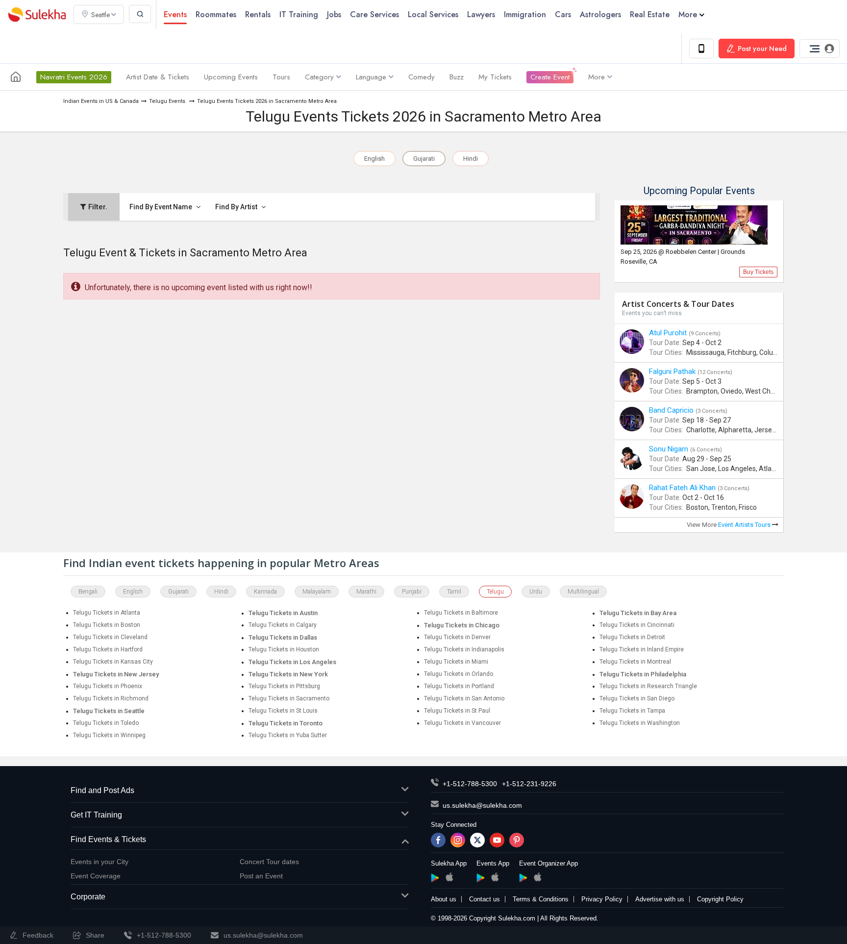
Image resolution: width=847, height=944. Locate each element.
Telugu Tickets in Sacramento (289, 698)
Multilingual (583, 591)
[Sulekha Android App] (435, 877)
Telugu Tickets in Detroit (632, 637)
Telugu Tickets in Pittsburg (284, 686)
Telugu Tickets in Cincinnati (636, 624)
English (374, 158)
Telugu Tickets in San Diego (636, 698)
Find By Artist (237, 207)
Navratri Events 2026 (73, 77)
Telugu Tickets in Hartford (108, 649)
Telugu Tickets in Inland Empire (641, 649)
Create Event (550, 77)
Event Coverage (96, 876)
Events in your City (99, 862)
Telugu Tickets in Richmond (111, 698)
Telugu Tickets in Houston (284, 649)
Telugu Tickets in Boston (106, 624)
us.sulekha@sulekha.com (482, 805)
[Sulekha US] (16, 77)
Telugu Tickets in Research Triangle (648, 686)
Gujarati (424, 158)
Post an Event (261, 876)
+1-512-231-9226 (529, 784)
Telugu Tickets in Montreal (635, 661)
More (687, 14)
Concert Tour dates (269, 862)
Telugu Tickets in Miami (456, 661)
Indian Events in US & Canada (101, 101)
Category (319, 77)
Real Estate (650, 14)
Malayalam (316, 591)
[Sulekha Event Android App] (480, 877)
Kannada (265, 591)
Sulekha (36, 14)
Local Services (433, 14)
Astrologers (600, 14)
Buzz (456, 77)
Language (371, 77)
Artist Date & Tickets (157, 77)
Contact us (484, 899)
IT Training (298, 14)
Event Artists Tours (745, 524)
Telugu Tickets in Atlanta (106, 612)
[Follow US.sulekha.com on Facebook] (438, 840)
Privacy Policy (602, 899)
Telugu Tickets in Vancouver (462, 723)
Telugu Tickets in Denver (457, 637)
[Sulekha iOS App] (449, 876)
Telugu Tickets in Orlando (458, 674)
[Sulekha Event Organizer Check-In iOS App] (537, 876)
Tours (281, 77)
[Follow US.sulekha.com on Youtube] (497, 840)
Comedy (421, 77)
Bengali (88, 591)
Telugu (495, 591)
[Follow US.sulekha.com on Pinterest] (517, 840)
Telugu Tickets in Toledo (106, 723)
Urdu (535, 591)
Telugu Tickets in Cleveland (110, 637)
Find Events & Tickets (108, 839)
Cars (563, 14)
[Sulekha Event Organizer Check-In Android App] (523, 877)
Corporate (88, 897)
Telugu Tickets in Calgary (283, 624)
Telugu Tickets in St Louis (283, 710)
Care (374, 14)
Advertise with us (659, 899)
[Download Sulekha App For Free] (701, 48)
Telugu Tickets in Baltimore (461, 612)
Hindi (470, 158)
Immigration (525, 14)
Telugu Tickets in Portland (459, 686)
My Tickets (495, 77)
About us (443, 899)
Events (175, 14)
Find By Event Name (161, 207)
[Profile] (819, 48)
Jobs (334, 14)
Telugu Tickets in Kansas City (113, 661)
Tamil (454, 591)
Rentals (258, 14)
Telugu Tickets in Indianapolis (464, 649)
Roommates (216, 14)
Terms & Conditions (541, 899)
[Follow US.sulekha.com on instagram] (458, 840)
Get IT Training (96, 815)
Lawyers (481, 14)
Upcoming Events (231, 77)
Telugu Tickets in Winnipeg (109, 735)
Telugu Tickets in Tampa (632, 710)
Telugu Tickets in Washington (639, 723)
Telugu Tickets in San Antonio (464, 698)
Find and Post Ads (102, 790)
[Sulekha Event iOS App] (495, 876)
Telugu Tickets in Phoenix (107, 686)
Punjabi (412, 591)
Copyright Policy (720, 899)
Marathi (366, 591)
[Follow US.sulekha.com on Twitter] (477, 840)
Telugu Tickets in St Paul (457, 710)
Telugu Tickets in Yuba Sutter (288, 735)
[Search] (140, 14)
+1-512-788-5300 (470, 784)
